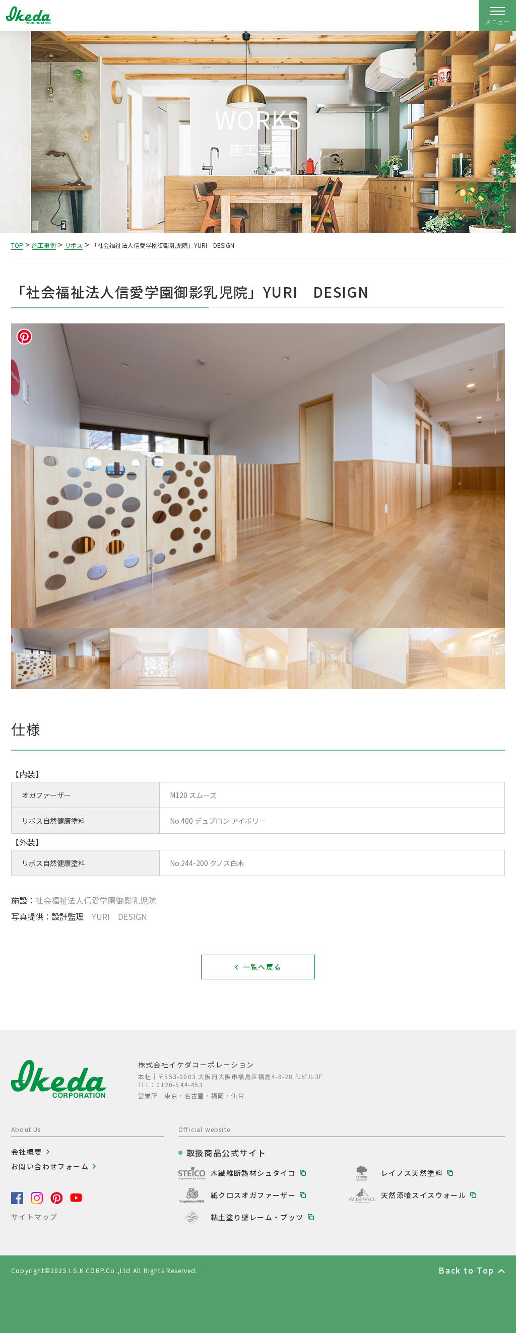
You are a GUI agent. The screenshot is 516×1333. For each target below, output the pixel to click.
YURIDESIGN (119, 916)
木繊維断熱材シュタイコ (253, 1173)
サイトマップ (34, 1217)
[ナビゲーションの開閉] (497, 15)
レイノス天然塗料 (412, 1173)
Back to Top (466, 1270)
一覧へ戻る (262, 967)
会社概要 (26, 1152)
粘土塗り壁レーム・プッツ (257, 1217)
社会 (95, 900)
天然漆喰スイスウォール (423, 1195)
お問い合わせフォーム (50, 1166)
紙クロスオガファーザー (253, 1195)
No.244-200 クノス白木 (207, 863)
